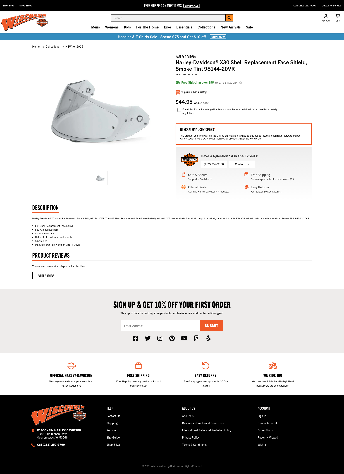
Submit (211, 325)
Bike (167, 27)
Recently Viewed (268, 437)
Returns (111, 430)
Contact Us (242, 164)
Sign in (262, 416)
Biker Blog (8, 5)
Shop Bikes (25, 5)
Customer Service (331, 5)
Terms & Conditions (194, 444)
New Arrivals (231, 27)
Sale (249, 27)
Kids (127, 27)
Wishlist (262, 444)
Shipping (112, 423)
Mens (95, 27)
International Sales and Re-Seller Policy (206, 430)
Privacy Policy (190, 437)
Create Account (267, 423)
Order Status (266, 430)
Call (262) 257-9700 (304, 5)
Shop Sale (191, 5)
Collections (206, 27)
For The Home (147, 27)
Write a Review (46, 275)
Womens (112, 27)
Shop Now (218, 36)
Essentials (184, 27)
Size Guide (113, 437)
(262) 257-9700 (214, 164)
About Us (188, 416)
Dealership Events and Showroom (203, 423)
